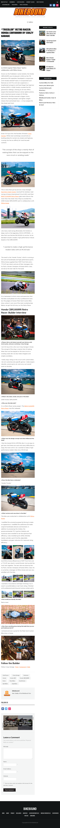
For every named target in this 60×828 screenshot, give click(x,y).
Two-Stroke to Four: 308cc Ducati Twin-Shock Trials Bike (51, 33)
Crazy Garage (16, 675)
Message (5, 746)
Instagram (23, 667)
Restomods (40, 2)
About (7, 813)
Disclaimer (18, 813)
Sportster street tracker (8, 192)
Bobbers (12, 2)
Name (5, 761)
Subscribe (32, 816)
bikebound (15, 691)
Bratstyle (4, 2)
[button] (30, 22)
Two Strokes (24, 4)
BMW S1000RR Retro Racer (10, 196)
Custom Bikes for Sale (46, 83)
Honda (4, 678)
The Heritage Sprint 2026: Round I (51, 41)
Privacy (12, 813)
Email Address (7, 769)
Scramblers (6, 4)
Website (5, 776)
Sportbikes (5, 683)
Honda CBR (13, 678)
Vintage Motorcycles (46, 813)
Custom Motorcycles (34, 813)
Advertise (25, 813)
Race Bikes (12, 681)
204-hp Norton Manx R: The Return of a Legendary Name (51, 50)
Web (28, 667)
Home (3, 813)
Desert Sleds (30, 2)
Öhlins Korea (5, 203)
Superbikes (14, 683)
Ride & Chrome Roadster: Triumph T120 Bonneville (50, 59)
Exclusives (26, 675)
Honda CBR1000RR (24, 678)
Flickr (17, 667)
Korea (4, 681)
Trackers (14, 4)
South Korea (22, 681)
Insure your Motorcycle (46, 85)
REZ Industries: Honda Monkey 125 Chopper (51, 68)
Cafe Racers (20, 2)
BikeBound (30, 808)
